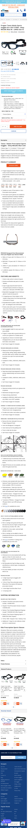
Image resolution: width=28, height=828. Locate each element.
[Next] (24, 690)
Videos (2, 660)
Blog (2, 777)
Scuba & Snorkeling (18, 798)
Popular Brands (5, 806)
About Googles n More (6, 785)
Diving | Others (17, 784)
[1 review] (4, 31)
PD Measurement (5, 783)
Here (6, 506)
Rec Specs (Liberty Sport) (6, 811)
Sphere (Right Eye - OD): (8, 111)
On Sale (16, 788)
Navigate (3, 764)
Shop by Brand (4, 768)
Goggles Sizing (13, 165)
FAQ (2, 773)
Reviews (2, 771)
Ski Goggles (16, 781)
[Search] (24, 14)
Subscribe (20, 757)
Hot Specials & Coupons (19, 771)
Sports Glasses (17, 775)
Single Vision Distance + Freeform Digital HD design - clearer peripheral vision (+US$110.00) (14, 104)
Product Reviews (5, 664)
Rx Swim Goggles (18, 777)
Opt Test (3, 766)
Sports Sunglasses (18, 779)
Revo (15, 811)
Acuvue (16, 809)
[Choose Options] (5, 703)
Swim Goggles (4, 798)
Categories (4, 794)
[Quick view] (8, 703)
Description (4, 140)
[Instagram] (5, 824)
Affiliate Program (4, 790)
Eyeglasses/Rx (17, 786)
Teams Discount (18, 766)
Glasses (16, 796)
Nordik (2, 815)
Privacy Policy (17, 790)
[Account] (17, 10)
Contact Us (3, 775)
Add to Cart (18, 126)
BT (15, 813)
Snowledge (3, 818)
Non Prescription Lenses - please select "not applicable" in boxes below (13, 99)
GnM (2, 736)
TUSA (15, 815)
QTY (3, 126)
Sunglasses (16, 803)
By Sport (16, 773)
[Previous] (2, 690)
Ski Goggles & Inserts (5, 803)
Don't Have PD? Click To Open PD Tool (13, 91)
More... (15, 818)
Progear (2, 813)
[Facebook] (2, 824)
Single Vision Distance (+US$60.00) (11, 102)
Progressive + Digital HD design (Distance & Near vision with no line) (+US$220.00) (13, 107)
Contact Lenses (17, 800)
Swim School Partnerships (20, 768)
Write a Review (14, 31)
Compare (13, 131)
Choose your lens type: (8, 96)
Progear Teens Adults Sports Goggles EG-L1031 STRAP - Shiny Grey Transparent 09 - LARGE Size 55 (6, 688)
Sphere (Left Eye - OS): (8, 118)
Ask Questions (21, 31)
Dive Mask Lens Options (6, 787)
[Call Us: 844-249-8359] (21, 10)
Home (2, 19)
